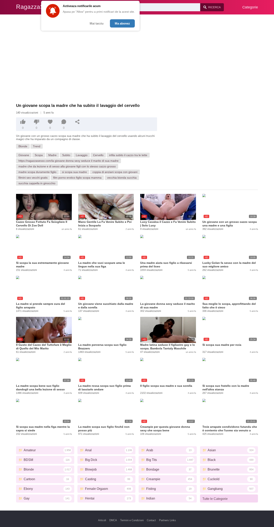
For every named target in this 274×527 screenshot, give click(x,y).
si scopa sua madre (74, 172)
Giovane (23, 155)
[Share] (77, 121)
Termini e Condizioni (132, 520)
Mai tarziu (97, 23)
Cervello (98, 155)
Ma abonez (122, 23)
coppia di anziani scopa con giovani (114, 172)
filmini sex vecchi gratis (33, 177)
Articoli (102, 520)
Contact (151, 520)
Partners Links (167, 520)
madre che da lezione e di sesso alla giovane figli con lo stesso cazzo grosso (67, 166)
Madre (52, 155)
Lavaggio (81, 155)
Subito (66, 155)
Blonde (22, 146)
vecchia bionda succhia (122, 177)
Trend (36, 146)
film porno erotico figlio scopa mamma (77, 177)
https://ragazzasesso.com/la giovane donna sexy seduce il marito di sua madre (68, 160)
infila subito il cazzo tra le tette (128, 155)
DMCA (113, 520)
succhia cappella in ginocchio (36, 183)
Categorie (250, 7)
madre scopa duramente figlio (37, 172)
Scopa (39, 155)
